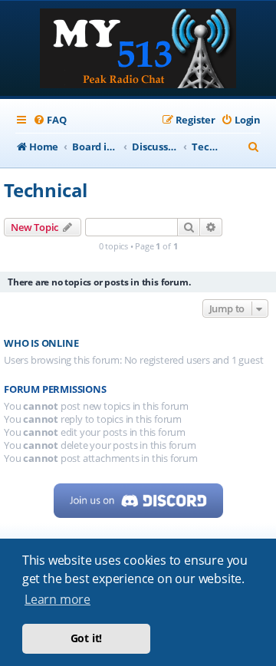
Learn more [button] (57, 599)
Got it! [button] (87, 638)
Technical (45, 190)
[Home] (138, 50)
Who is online (41, 343)
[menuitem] (49, 120)
